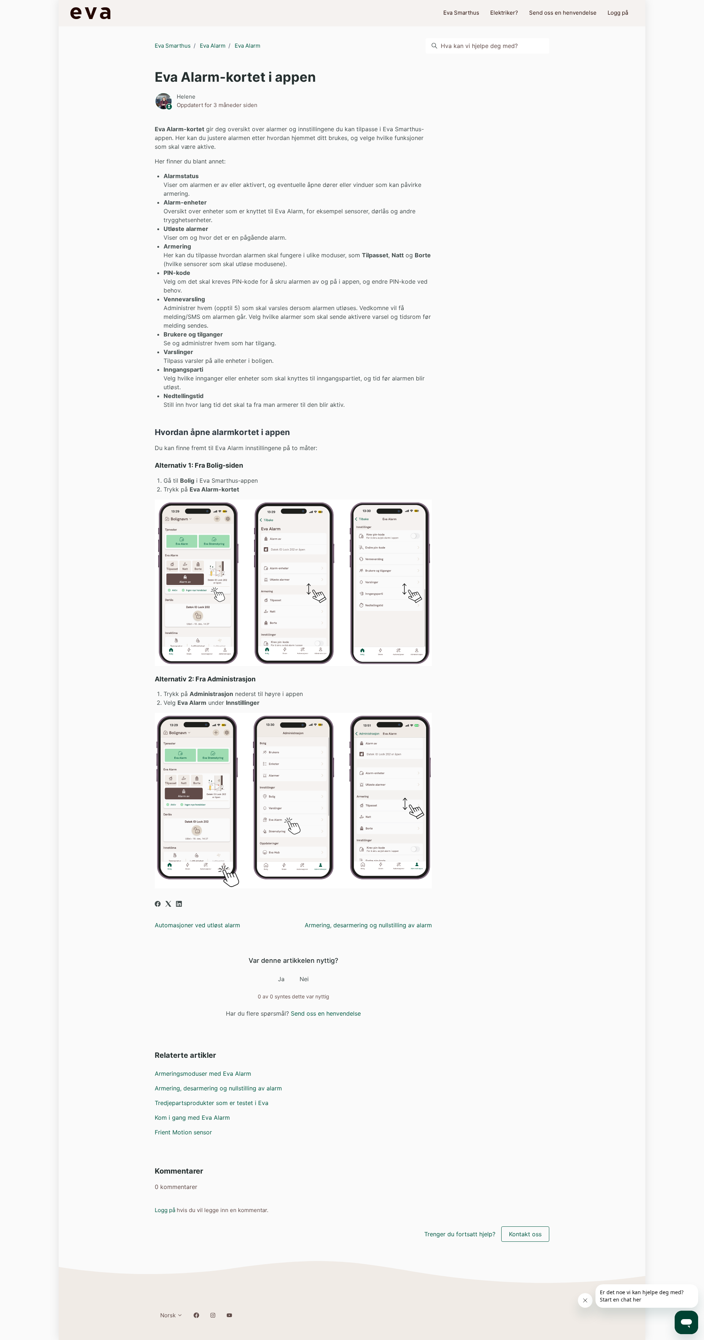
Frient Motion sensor (183, 1132)
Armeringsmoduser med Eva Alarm (203, 1073)
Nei (304, 979)
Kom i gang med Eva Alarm (192, 1117)
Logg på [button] (618, 12)
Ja (281, 979)
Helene (186, 96)
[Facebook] (158, 904)
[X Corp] (168, 904)
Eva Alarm (212, 45)
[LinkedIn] (179, 904)
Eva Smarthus (461, 12)
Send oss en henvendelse (563, 12)
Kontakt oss (525, 1234)
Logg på (165, 1210)
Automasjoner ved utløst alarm (197, 925)
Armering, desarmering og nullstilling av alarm (368, 925)
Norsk (168, 1315)
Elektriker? (504, 12)
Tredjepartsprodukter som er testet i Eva (211, 1103)
